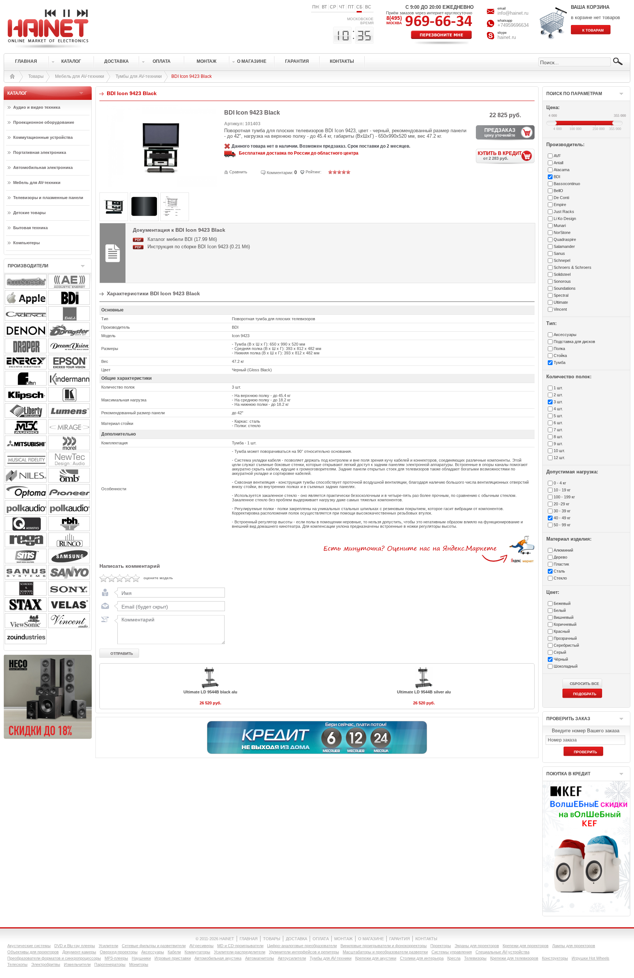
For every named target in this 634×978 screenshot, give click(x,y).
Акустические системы (29, 945)
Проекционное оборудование (43, 122)
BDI (557, 176)
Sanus (559, 253)
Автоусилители (292, 958)
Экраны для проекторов (477, 945)
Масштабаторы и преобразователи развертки (385, 952)
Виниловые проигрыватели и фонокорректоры (383, 945)
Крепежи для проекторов (526, 945)
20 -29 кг (561, 504)
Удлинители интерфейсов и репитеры (304, 952)
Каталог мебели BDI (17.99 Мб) (182, 239)
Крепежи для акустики (375, 958)
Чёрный (561, 659)
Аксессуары (152, 952)
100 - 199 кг (564, 497)
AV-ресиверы (201, 945)
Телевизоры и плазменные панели (48, 197)
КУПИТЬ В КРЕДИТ (500, 155)
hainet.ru (507, 37)
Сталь (559, 571)
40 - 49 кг (562, 518)
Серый (560, 652)
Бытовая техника (30, 227)
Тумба (559, 362)
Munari (560, 225)
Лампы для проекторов (573, 945)
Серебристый (566, 645)
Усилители (108, 945)
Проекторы (440, 945)
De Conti (561, 197)
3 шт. (558, 402)
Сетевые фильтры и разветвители (154, 945)
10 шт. (559, 450)
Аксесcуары (565, 334)
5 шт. (558, 416)
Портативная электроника (39, 152)
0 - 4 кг (560, 483)
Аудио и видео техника (36, 107)
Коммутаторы (197, 952)
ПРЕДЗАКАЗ (499, 132)
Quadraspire (565, 239)
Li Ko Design (565, 218)
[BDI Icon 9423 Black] (162, 185)
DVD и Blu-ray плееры (74, 945)
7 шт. (558, 429)
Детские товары (29, 212)
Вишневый (563, 617)
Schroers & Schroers (572, 267)
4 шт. (558, 409)
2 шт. (558, 395)
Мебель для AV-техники (79, 76)
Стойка (560, 355)
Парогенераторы (109, 964)
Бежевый (562, 603)
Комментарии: (280, 172)
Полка (559, 348)
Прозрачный (565, 638)
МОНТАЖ (343, 939)
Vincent (560, 309)
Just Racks (564, 211)
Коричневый (565, 624)
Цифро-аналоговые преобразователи (302, 945)
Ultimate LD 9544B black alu (210, 692)
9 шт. (558, 443)
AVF (557, 156)
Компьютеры (26, 243)
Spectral (561, 295)
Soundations (565, 288)
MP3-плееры (116, 958)
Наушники (141, 958)
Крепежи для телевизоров (514, 958)
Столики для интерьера (422, 958)
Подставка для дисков (574, 341)
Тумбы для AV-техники (139, 76)
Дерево (560, 557)
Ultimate (561, 302)
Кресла (453, 958)
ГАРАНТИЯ (399, 939)
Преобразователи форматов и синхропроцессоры (54, 958)
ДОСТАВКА (296, 939)
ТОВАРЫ (271, 939)
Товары (36, 76)
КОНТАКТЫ (426, 939)
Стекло (560, 578)
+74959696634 (513, 25)
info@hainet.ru (513, 13)
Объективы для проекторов (33, 952)
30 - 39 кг (562, 511)
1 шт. (558, 388)
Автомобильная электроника (43, 167)
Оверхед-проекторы (119, 952)
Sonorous (562, 281)
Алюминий (563, 550)
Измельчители (77, 964)
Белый (560, 610)
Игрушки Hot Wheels (590, 958)
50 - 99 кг (562, 525)
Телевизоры (475, 958)
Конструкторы (555, 958)
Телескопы (17, 964)
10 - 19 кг (562, 490)
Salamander (564, 246)
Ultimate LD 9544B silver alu (424, 692)
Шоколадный (565, 666)
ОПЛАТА (321, 939)
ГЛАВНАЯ (249, 939)
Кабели (174, 952)
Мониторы (138, 964)
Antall (558, 162)
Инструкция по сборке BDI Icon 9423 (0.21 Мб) (198, 246)
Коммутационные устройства (43, 137)
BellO (558, 190)
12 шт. (559, 457)
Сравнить (238, 172)
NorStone (562, 232)
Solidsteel (562, 274)
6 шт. (558, 423)
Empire (560, 204)
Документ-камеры (79, 952)
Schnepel (562, 260)
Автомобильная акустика (217, 958)
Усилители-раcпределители (239, 952)
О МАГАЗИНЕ (371, 939)
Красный (562, 631)
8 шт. (558, 436)
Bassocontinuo (567, 183)
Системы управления (451, 952)
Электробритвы (45, 964)
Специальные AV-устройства (502, 952)
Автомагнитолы (259, 958)
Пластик (561, 564)
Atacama (561, 169)
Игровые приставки (172, 958)
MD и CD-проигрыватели (240, 945)
